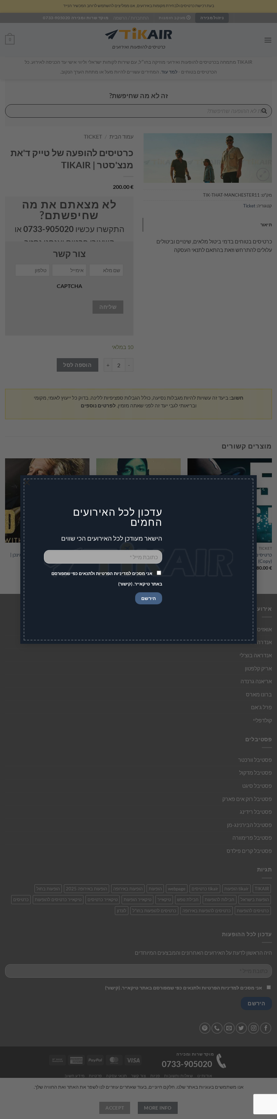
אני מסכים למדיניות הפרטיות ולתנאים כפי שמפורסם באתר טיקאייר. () (106, 578)
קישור (125, 583)
